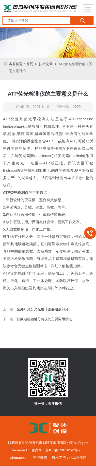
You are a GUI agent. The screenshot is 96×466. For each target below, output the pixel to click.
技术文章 (46, 64)
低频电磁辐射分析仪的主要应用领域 (44, 319)
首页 (29, 64)
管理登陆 (40, 457)
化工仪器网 (77, 457)
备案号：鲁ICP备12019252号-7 (56, 450)
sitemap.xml (19, 457)
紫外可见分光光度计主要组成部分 (42, 309)
